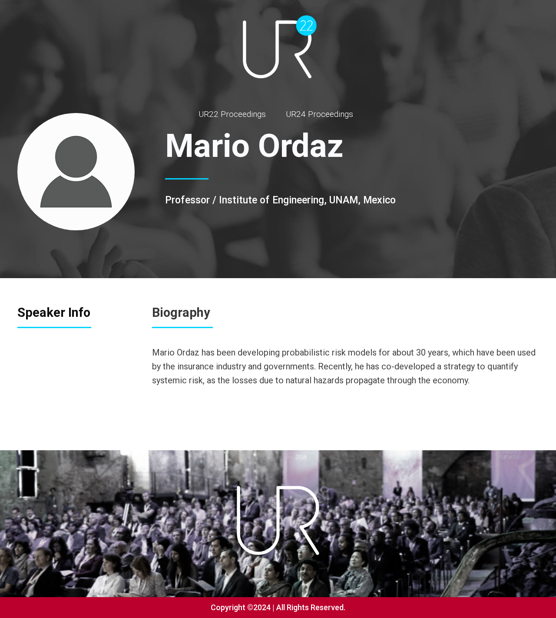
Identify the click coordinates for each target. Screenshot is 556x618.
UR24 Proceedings (319, 114)
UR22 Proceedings (232, 114)
